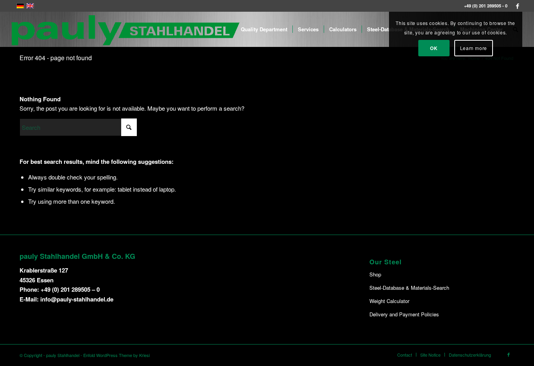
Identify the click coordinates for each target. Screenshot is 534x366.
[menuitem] (264, 29)
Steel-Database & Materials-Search (409, 287)
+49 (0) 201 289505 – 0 (70, 289)
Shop (375, 274)
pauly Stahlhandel (62, 355)
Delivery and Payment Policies (404, 314)
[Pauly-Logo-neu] (126, 29)
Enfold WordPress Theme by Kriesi (116, 355)
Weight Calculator (389, 301)
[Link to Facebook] (517, 6)
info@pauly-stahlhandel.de (76, 299)
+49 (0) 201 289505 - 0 (485, 6)
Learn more (473, 48)
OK (433, 48)
